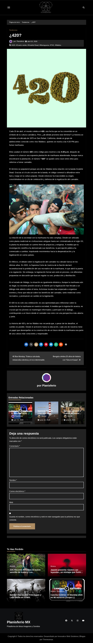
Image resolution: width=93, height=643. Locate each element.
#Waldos (58, 45)
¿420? (15, 35)
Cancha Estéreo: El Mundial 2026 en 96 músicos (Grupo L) (67, 596)
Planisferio (20, 41)
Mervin (43, 416)
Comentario (14, 446)
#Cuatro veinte (21, 45)
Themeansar (48, 640)
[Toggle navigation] (9, 7)
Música (13, 407)
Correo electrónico (17, 491)
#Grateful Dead (33, 45)
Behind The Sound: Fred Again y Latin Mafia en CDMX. (25, 596)
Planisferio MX (18, 622)
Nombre (13, 480)
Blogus (82, 636)
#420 (13, 45)
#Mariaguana (44, 45)
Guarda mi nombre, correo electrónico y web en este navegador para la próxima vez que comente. (44, 518)
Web (11, 502)
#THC (52, 45)
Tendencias (13, 30)
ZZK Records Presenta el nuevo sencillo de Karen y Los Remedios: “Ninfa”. (25, 572)
